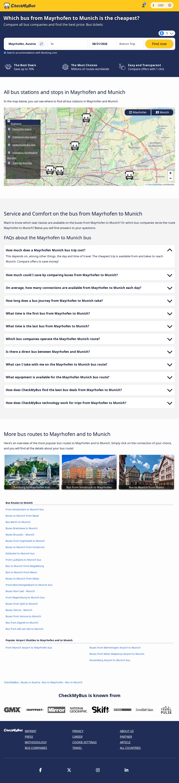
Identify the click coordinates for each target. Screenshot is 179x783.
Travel (77, 748)
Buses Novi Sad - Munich (20, 591)
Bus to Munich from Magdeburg (25, 566)
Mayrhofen (139, 112)
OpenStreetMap (155, 184)
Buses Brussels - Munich (20, 534)
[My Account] (143, 5)
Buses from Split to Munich (22, 603)
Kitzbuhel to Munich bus (20, 553)
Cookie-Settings (84, 742)
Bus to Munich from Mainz (21, 572)
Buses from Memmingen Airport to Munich (115, 647)
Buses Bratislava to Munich (22, 528)
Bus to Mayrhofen (52, 682)
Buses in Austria (30, 682)
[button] (50, 170)
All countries (130, 748)
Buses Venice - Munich (19, 610)
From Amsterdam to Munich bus (25, 509)
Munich (164, 112)
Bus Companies (36, 748)
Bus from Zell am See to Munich (24, 629)
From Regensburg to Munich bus (25, 597)
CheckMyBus (11, 682)
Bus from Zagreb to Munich (22, 622)
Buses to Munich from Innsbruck (25, 547)
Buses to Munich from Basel (22, 515)
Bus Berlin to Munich (18, 522)
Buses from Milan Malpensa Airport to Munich (117, 653)
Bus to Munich (74, 682)
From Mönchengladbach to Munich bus (29, 585)
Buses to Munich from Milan (22, 578)
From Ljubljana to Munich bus (23, 559)
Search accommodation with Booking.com (32, 52)
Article (125, 742)
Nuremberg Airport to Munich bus (110, 660)
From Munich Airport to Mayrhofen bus (29, 647)
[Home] (20, 6)
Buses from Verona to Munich (23, 616)
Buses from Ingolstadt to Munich (25, 540)
